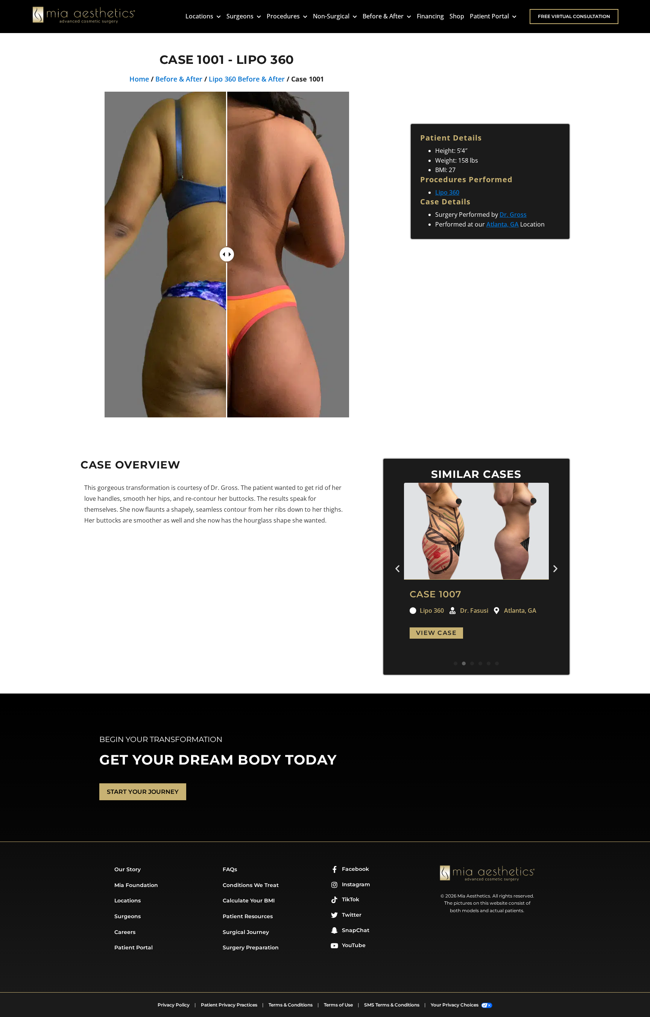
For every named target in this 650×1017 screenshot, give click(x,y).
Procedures (284, 16)
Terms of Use (338, 1005)
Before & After (384, 16)
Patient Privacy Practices (229, 1005)
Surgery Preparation (251, 947)
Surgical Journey (246, 932)
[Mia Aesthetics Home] (84, 16)
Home (139, 78)
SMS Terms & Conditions (391, 1005)
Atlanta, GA (502, 224)
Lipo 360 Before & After (247, 78)
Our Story (127, 869)
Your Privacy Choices (455, 1005)
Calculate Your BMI (249, 900)
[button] (397, 568)
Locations (200, 16)
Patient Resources (248, 916)
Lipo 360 (447, 192)
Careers (124, 932)
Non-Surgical (332, 16)
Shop (457, 16)
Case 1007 (436, 594)
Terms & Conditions (291, 1005)
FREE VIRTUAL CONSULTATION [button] (574, 16)
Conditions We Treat (251, 885)
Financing (430, 16)
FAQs (230, 869)
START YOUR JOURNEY (143, 791)
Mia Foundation (136, 885)
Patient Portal (490, 16)
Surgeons (240, 16)
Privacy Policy (174, 1005)
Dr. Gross (513, 214)
